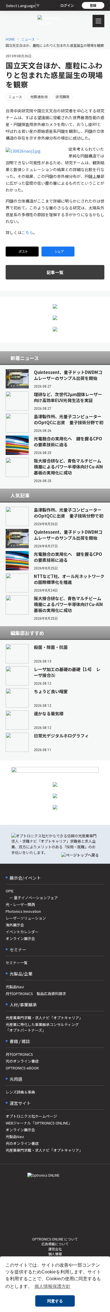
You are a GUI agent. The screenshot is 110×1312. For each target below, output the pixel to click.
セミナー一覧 (17, 962)
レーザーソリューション (26, 918)
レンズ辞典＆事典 (20, 1092)
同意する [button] (55, 1301)
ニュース (15, 96)
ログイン (67, 5)
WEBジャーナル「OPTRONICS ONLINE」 (39, 1123)
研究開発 (63, 96)
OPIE (10, 890)
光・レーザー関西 (20, 904)
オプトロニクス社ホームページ (31, 1116)
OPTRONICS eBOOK (22, 1068)
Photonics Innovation (23, 911)
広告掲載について (55, 1243)
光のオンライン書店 (22, 1061)
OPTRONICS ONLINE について (55, 1239)
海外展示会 (15, 925)
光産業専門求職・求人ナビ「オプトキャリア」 (44, 1017)
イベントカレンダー (22, 931)
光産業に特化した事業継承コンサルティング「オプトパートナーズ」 (42, 1027)
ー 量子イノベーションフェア (32, 897)
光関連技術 (39, 96)
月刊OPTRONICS (19, 1054)
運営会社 (55, 1248)
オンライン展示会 (20, 938)
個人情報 (55, 1253)
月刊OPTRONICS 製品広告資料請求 (36, 993)
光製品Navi (15, 986)
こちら (27, 232)
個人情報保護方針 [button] (52, 1286)
